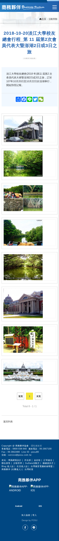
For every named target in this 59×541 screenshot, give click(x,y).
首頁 (20, 396)
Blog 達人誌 (8, 466)
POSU (34, 520)
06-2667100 (45, 449)
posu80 (35, 452)
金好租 (37, 460)
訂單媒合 (48, 460)
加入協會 (25, 515)
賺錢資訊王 (48, 463)
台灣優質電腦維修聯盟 (42, 466)
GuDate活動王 (32, 463)
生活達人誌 (22, 466)
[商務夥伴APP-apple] (40, 494)
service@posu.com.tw (19, 455)
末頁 (38, 396)
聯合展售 (6, 463)
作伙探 (27, 460)
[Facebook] (25, 527)
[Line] (34, 527)
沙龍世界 (17, 463)
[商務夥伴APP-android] (18, 494)
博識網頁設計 (14, 460)
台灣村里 (29, 469)
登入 (34, 515)
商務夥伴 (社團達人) (12, 469)
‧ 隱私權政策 (36, 446)
